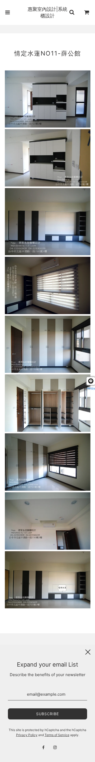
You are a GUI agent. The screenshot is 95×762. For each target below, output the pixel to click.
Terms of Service (57, 735)
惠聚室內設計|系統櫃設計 (47, 12)
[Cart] (86, 12)
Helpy (91, 388)
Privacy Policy (26, 735)
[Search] (71, 12)
